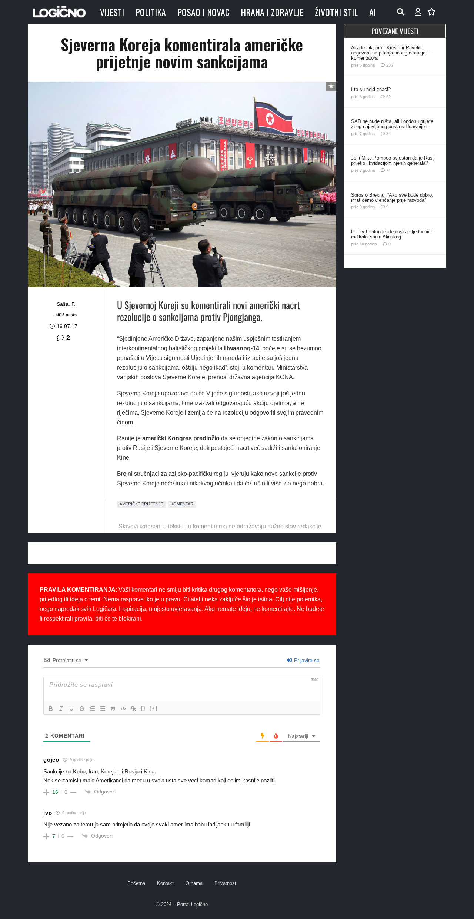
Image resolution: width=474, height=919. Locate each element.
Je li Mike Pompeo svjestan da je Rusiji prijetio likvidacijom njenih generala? (393, 160)
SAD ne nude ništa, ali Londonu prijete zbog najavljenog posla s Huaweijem (392, 123)
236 (389, 65)
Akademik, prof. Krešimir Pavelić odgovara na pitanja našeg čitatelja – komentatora (390, 53)
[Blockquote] (113, 708)
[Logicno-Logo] (59, 12)
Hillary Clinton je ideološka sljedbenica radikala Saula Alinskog (392, 234)
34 (388, 133)
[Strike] (82, 708)
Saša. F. (66, 304)
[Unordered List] (102, 708)
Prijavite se (306, 660)
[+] (154, 708)
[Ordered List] (92, 708)
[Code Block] (123, 708)
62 (388, 96)
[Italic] (61, 708)
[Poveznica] (418, 12)
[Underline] (71, 708)
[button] (401, 12)
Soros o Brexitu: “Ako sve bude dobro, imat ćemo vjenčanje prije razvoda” (392, 197)
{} (143, 708)
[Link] (133, 708)
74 (388, 170)
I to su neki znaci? (371, 89)
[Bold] (51, 708)
